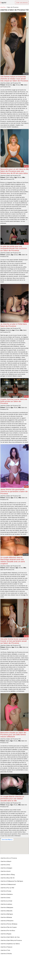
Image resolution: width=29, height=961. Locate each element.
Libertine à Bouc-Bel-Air (8, 878)
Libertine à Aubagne (6, 868)
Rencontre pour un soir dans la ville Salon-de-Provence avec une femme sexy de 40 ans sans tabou (14, 171)
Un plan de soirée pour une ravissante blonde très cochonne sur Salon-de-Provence (13, 248)
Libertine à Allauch (6, 861)
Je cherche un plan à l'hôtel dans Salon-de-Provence (13, 325)
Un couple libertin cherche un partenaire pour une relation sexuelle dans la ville (12, 798)
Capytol (3, 3)
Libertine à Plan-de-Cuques (9, 927)
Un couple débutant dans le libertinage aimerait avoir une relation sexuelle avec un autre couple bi (12, 560)
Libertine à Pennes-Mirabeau (9, 924)
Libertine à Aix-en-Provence (9, 858)
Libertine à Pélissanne (7, 920)
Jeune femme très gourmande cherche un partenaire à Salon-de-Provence (14, 491)
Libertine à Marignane (7, 907)
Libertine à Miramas (6, 917)
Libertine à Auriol (5, 871)
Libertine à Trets (5, 950)
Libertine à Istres (5, 897)
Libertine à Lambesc (6, 904)
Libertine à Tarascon (6, 947)
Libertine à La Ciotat (6, 901)
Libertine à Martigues (7, 914)
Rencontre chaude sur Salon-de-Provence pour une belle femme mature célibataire (13, 735)
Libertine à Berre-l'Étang (8, 874)
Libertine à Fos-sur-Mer (7, 887)
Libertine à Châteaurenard (8, 884)
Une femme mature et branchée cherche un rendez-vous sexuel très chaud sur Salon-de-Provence (14, 79)
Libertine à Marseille (6, 911)
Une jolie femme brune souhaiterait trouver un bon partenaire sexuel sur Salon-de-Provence (14, 641)
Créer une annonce (22, 2)
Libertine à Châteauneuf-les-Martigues (12, 881)
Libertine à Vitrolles (6, 953)
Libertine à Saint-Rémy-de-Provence (11, 940)
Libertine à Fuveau (6, 891)
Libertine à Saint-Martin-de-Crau (10, 937)
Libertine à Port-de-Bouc (8, 930)
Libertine (2, 7)
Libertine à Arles (5, 864)
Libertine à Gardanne (7, 894)
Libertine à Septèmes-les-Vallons (10, 943)
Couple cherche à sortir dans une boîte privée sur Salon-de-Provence (13, 401)
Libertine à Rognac (6, 934)
